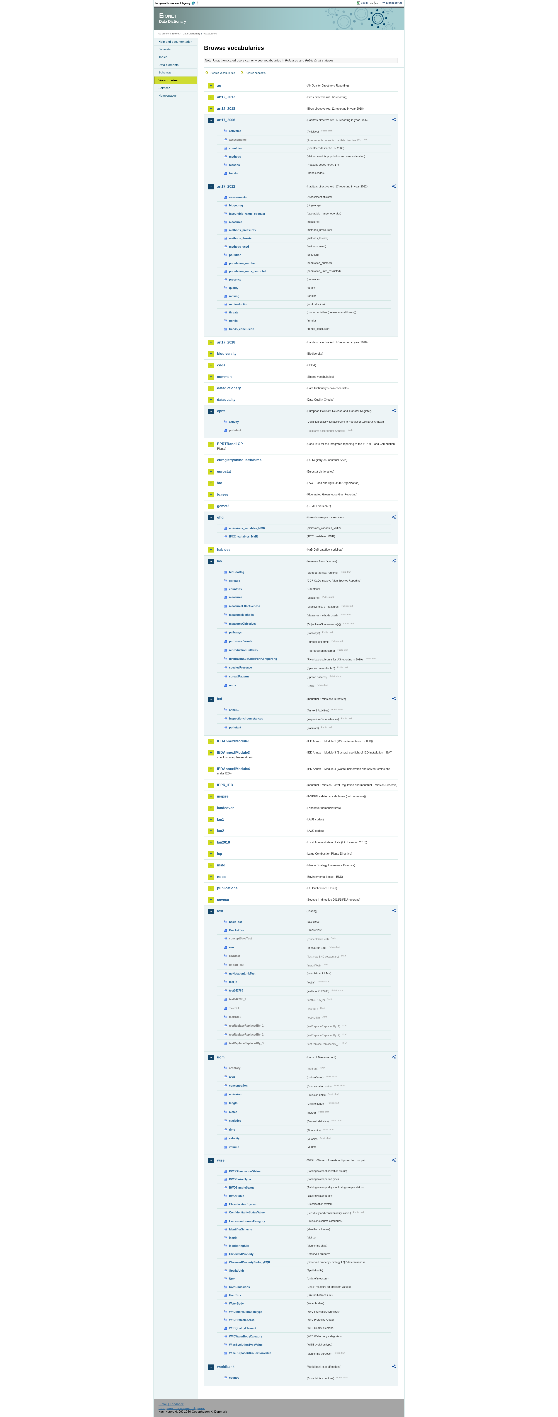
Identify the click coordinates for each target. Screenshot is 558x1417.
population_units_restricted (247, 271)
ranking (234, 296)
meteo (233, 1112)
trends (233, 173)
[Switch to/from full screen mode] (377, 3)
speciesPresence (240, 667)
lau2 (220, 831)
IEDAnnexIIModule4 (233, 769)
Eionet (176, 33)
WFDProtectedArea (241, 1320)
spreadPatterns (239, 676)
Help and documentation (175, 41)
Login (364, 3)
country (234, 1377)
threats (233, 312)
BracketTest (237, 930)
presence (235, 279)
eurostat (224, 471)
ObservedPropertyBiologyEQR (249, 1262)
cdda (221, 365)
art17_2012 (226, 186)
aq (219, 85)
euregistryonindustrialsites (239, 460)
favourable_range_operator (247, 213)
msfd (221, 865)
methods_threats (240, 238)
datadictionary (229, 388)
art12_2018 (226, 109)
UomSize (235, 1295)
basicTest (235, 922)
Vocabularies (168, 80)
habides (223, 549)
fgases (222, 494)
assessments (238, 197)
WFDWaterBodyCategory (245, 1336)
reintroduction (238, 304)
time (232, 1129)
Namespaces (167, 95)
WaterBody (236, 1303)
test (220, 911)
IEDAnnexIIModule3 (233, 752)
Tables (162, 57)
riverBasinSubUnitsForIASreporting (253, 658)
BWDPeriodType (240, 1179)
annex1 (234, 709)
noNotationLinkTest (242, 973)
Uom (232, 1278)
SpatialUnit (236, 1270)
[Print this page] (372, 3)
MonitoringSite (239, 1245)
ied (219, 699)
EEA (176, 3)
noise (221, 877)
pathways (235, 632)
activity (234, 422)
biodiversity (226, 354)
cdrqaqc (234, 580)
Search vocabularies (223, 73)
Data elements (168, 64)
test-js (233, 981)
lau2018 (223, 842)
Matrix (233, 1237)
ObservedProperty (241, 1254)
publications (227, 888)
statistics (235, 1120)
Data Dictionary (191, 33)
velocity (234, 1138)
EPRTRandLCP (230, 444)
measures (235, 222)
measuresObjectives (242, 623)
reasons (234, 165)
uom (221, 1057)
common (224, 377)
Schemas (164, 72)
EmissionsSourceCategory (247, 1221)
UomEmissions (239, 1287)
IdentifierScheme (240, 1229)
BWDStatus (236, 1196)
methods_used (239, 246)
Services (164, 88)
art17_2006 (226, 120)
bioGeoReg (236, 572)
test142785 (236, 990)
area (232, 1076)
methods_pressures (242, 230)
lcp (219, 854)
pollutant (235, 727)
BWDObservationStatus (244, 1171)
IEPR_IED (225, 785)
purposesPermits (240, 641)
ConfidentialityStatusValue (247, 1212)
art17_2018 (226, 342)
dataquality (226, 399)
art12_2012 (226, 97)
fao (219, 483)
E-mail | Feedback (171, 1404)
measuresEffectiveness (244, 606)
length (233, 1103)
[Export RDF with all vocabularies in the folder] (394, 120)
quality (233, 287)
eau (231, 947)
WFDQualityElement (242, 1328)
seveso (223, 900)
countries (235, 148)
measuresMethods (241, 614)
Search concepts (255, 73)
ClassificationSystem (243, 1204)
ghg (220, 517)
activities (235, 131)
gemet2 (223, 506)
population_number (242, 263)
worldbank (226, 1367)
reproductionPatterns (243, 650)
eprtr (221, 411)
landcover (225, 808)
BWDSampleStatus (241, 1187)
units (232, 685)
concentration (238, 1085)
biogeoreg (236, 205)
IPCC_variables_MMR (243, 536)
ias (219, 561)
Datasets (164, 49)
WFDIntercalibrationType (245, 1311)
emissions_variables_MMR (247, 528)
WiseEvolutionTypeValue (245, 1344)
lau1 (220, 819)
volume (234, 1147)
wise (221, 1160)
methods (235, 156)
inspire (222, 796)
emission (235, 1094)
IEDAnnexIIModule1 (233, 741)
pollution (235, 255)
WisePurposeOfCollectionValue (250, 1353)
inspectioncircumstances (246, 718)
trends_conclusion (241, 329)
